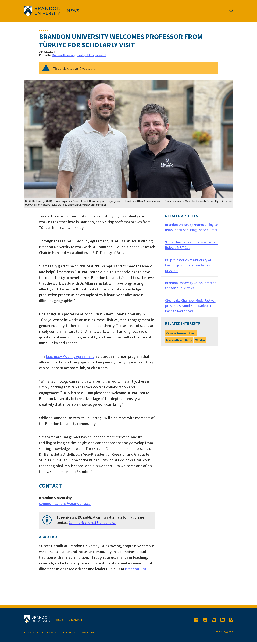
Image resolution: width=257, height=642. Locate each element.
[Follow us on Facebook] (196, 620)
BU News (69, 632)
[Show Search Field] (231, 11)
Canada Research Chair (180, 333)
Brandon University (63, 55)
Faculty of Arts (85, 55)
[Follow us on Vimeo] (231, 620)
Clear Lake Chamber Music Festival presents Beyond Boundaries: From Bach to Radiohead (190, 305)
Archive (75, 620)
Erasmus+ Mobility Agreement (70, 356)
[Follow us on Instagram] (205, 620)
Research (47, 30)
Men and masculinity (179, 340)
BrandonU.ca (135, 568)
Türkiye (200, 340)
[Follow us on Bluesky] (214, 620)
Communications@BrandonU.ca (92, 522)
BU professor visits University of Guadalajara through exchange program (188, 265)
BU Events (90, 632)
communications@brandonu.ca (65, 503)
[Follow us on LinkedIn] (222, 620)
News (73, 11)
